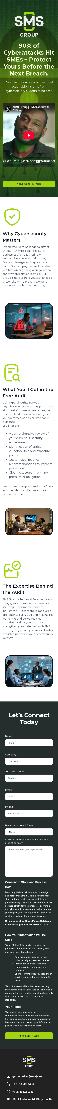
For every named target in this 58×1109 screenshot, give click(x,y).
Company (11, 754)
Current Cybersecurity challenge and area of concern (26, 841)
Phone (9, 806)
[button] (29, 1035)
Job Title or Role (15, 771)
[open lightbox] (29, 321)
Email (9, 790)
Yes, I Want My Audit (29, 183)
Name (9, 736)
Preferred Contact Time (19, 825)
